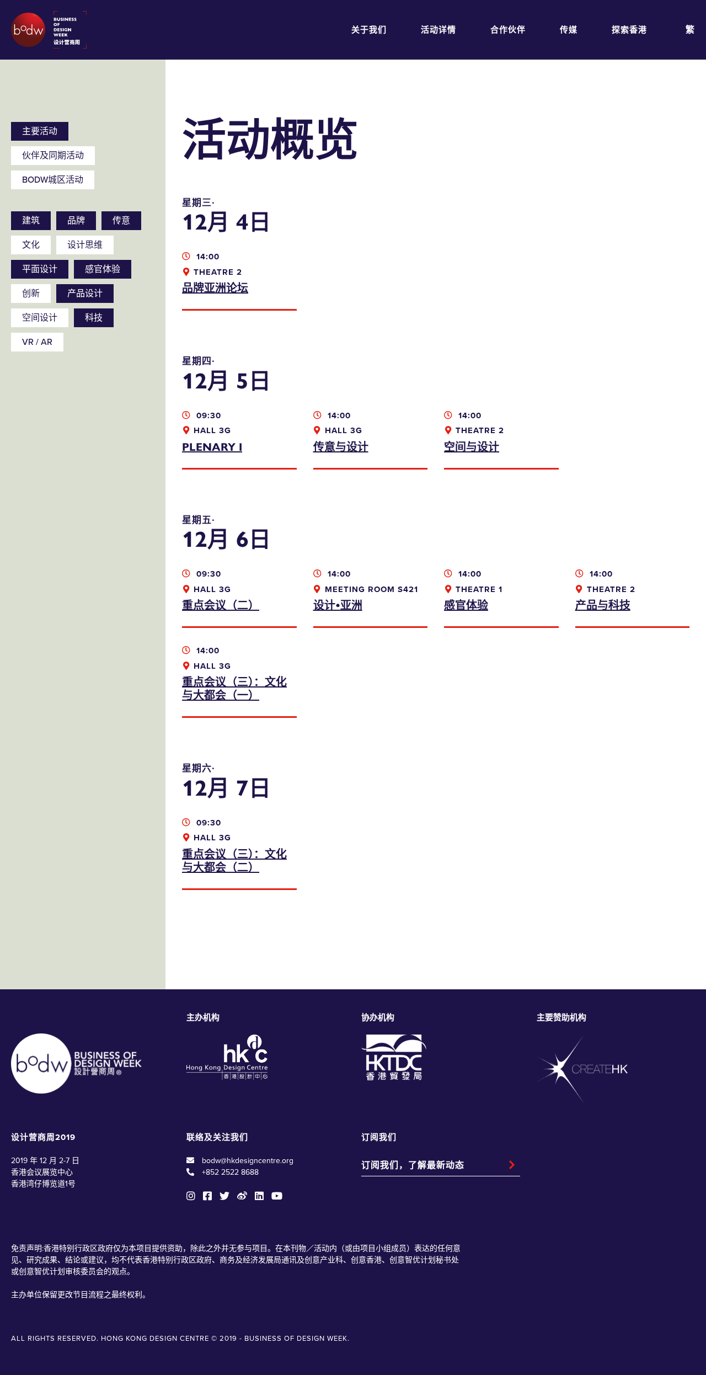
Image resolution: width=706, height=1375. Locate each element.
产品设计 (85, 293)
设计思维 (85, 245)
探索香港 (629, 30)
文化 (31, 245)
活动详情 (438, 30)
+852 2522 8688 (230, 1172)
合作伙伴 (508, 30)
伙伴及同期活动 (53, 155)
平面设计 (39, 269)
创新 (31, 293)
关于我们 (369, 30)
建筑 (31, 220)
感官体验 (102, 269)
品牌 (76, 220)
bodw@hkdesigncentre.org (247, 1160)
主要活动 (39, 131)
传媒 (568, 30)
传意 (121, 220)
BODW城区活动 (52, 179)
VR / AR (37, 342)
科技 (94, 317)
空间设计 (39, 317)
